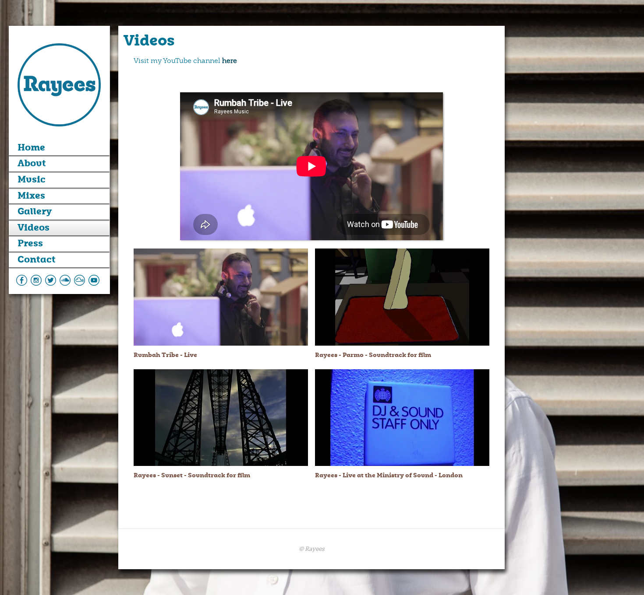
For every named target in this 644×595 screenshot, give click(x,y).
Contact (37, 259)
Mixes (31, 195)
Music (32, 179)
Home (31, 147)
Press (30, 243)
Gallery (35, 211)
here (229, 61)
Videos (34, 227)
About (32, 163)
